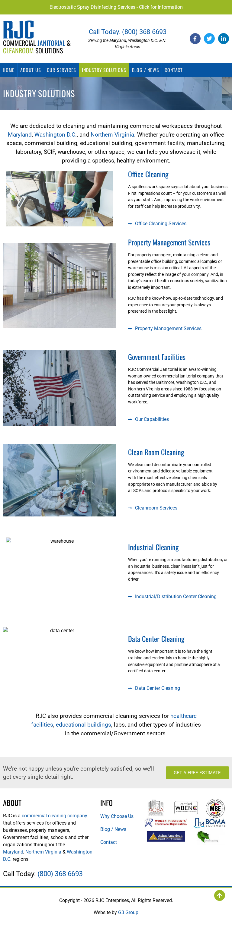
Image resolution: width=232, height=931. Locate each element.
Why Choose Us (117, 816)
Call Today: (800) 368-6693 (127, 32)
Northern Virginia (112, 134)
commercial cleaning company (54, 816)
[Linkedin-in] (223, 38)
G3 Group (128, 912)
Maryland (20, 134)
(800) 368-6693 (60, 874)
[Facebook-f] (195, 38)
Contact (174, 70)
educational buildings (83, 724)
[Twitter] (209, 38)
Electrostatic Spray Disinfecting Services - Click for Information (116, 7)
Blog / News (145, 70)
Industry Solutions (104, 70)
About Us (30, 70)
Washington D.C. (55, 134)
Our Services (61, 70)
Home (8, 70)
